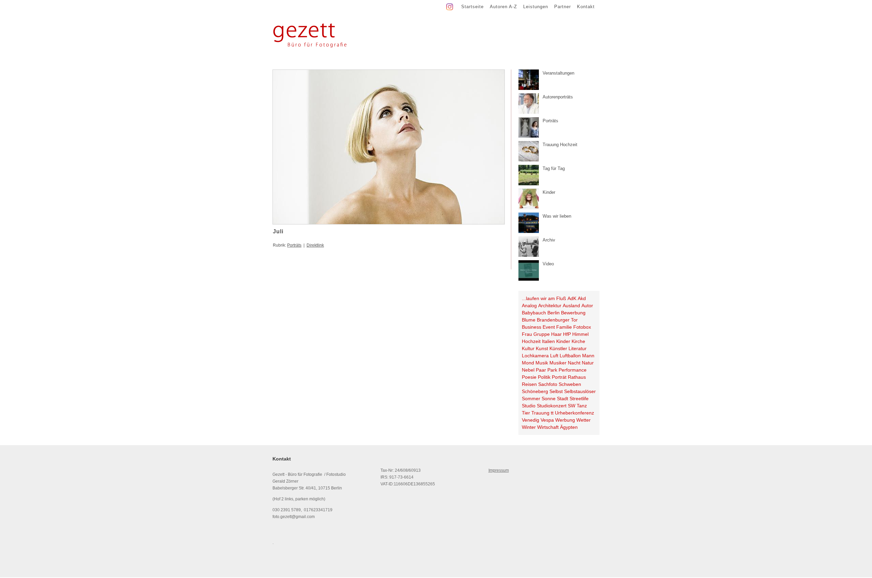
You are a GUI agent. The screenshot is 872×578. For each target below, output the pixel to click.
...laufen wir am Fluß (544, 298)
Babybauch (534, 312)
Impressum (498, 470)
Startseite (472, 6)
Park (552, 370)
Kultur (528, 348)
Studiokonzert (551, 405)
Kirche (578, 341)
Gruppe (541, 334)
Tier (526, 413)
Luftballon (570, 355)
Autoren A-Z (503, 6)
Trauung (540, 413)
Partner (562, 6)
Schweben (570, 384)
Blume (528, 320)
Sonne (549, 398)
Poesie (529, 377)
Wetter (583, 420)
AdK (571, 298)
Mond (528, 362)
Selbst (556, 391)
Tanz (582, 405)
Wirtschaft (548, 427)
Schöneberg (535, 391)
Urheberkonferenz (574, 413)
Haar (556, 334)
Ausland (571, 305)
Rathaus (577, 377)
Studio (528, 405)
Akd (582, 298)
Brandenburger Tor (557, 320)
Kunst (542, 348)
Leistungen (535, 6)
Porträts (294, 245)
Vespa (547, 420)
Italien (548, 341)
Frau (527, 334)
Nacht (574, 362)
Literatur (578, 348)
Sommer (531, 398)
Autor (587, 305)
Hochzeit (531, 341)
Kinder (563, 341)
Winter (529, 427)
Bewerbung (573, 312)
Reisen (529, 384)
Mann (588, 355)
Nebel (528, 370)
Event (549, 327)
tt (552, 413)
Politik (544, 377)
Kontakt (586, 6)
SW (571, 405)
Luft (554, 355)
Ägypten (569, 427)
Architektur (549, 305)
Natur (588, 362)
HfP (567, 334)
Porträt (559, 377)
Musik (541, 362)
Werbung (565, 420)
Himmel (580, 334)
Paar (541, 370)
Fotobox (582, 327)
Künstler (558, 348)
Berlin (553, 312)
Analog (529, 305)
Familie (564, 327)
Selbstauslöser (580, 391)
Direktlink (315, 245)
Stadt (562, 398)
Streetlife (579, 398)
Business (531, 327)
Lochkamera (535, 355)
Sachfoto (547, 384)
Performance (573, 370)
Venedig (530, 420)
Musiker (557, 362)
